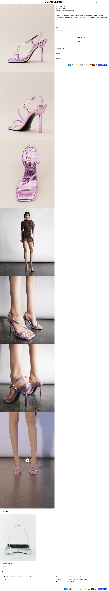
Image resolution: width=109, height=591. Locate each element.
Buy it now (82, 41)
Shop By (18, 2)
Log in (96, 2)
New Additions (9, 2)
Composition (60, 48)
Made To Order (72, 581)
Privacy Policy (83, 579)
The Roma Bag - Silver (7, 563)
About (57, 576)
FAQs (81, 576)
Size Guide (71, 576)
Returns (58, 581)
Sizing (58, 53)
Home (2, 2)
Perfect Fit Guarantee (73, 579)
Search (102, 2)
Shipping (63, 10)
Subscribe (27, 584)
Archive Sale (27, 2)
